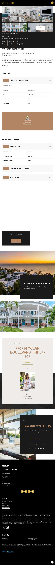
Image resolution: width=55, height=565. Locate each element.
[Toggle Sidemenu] (52, 2)
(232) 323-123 (40, 448)
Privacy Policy (31, 539)
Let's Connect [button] (5, 510)
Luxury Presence (6, 539)
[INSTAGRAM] (22, 491)
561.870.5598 (5, 476)
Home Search (5, 503)
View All (41, 27)
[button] (36, 439)
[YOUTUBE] (32, 491)
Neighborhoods (6, 507)
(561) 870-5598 (28, 122)
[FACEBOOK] (29, 491)
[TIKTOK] (25, 491)
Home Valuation (5, 505)
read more (26, 291)
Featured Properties (7, 501)
